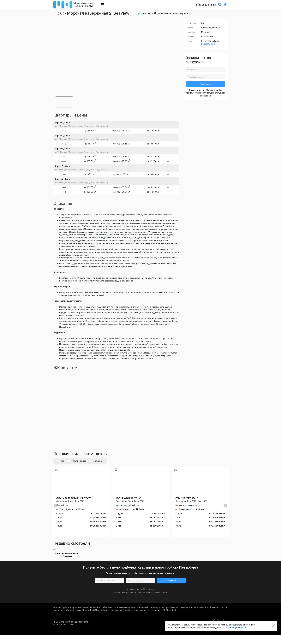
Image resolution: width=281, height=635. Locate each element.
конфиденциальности (235, 627)
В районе (97, 461)
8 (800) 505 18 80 (206, 4)
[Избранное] (225, 4)
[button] (64, 101)
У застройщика (78, 461)
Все (62, 461)
